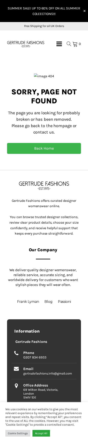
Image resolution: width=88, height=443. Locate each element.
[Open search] (69, 44)
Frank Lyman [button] (28, 302)
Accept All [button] (41, 433)
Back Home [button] (44, 148)
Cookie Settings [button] (18, 433)
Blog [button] (48, 302)
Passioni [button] (64, 302)
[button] (25, 44)
